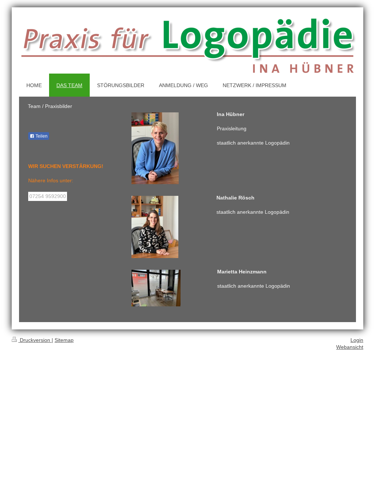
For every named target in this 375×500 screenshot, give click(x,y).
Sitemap (64, 340)
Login (356, 340)
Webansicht (349, 347)
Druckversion (35, 340)
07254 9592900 (47, 196)
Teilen (41, 136)
